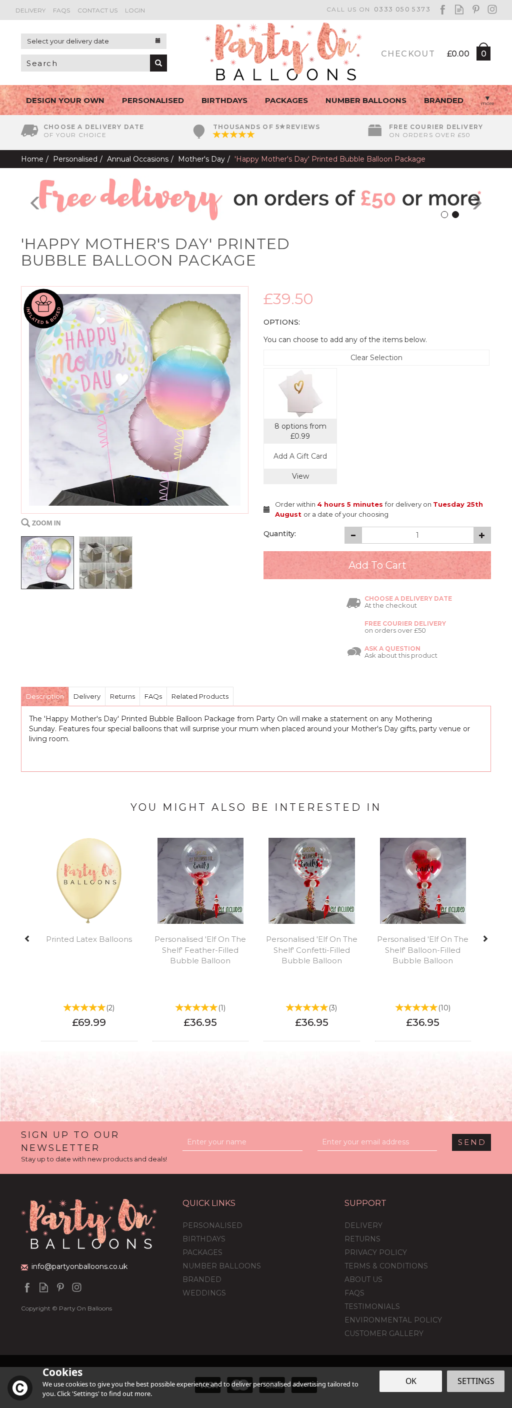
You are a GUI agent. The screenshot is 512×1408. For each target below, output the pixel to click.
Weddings (204, 1292)
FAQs (153, 696)
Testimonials (372, 1306)
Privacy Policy (375, 1252)
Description (45, 696)
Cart (483, 56)
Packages (202, 1252)
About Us (363, 1279)
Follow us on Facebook (442, 9)
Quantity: (280, 533)
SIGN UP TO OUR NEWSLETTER (94, 1146)
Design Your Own (65, 100)
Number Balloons (221, 1265)
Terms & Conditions (386, 1265)
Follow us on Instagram (492, 9)
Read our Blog (459, 9)
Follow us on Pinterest (476, 9)
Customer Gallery (384, 1333)
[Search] (158, 63)
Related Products (200, 696)
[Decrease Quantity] (353, 535)
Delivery (87, 696)
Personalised (212, 1225)
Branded (202, 1279)
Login (135, 10)
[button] (28, 198)
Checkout (408, 54)
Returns (122, 696)
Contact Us (98, 10)
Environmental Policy (393, 1319)
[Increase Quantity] (482, 535)
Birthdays (204, 1238)
